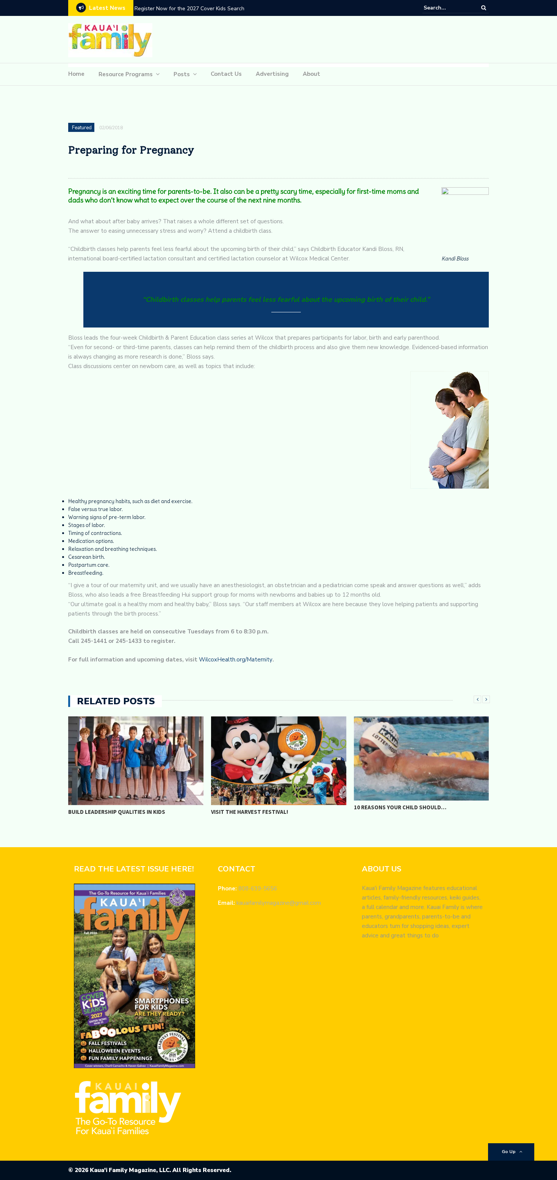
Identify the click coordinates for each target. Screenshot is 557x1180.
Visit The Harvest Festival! (249, 811)
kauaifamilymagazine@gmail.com (278, 903)
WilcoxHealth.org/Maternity (235, 659)
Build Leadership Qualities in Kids (116, 811)
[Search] (483, 8)
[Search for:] (446, 8)
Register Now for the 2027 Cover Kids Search (189, 8)
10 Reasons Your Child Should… (400, 807)
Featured (82, 127)
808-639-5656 (257, 888)
